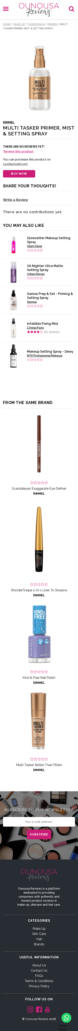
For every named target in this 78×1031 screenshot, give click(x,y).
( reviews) (52, 332)
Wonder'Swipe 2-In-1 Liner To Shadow (39, 590)
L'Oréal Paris (35, 327)
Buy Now (19, 174)
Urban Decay (36, 274)
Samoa (32, 301)
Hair (39, 939)
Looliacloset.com (15, 164)
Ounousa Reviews (36, 1019)
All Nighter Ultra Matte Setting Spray (45, 268)
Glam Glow (34, 246)
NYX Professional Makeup (44, 355)
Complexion (36, 24)
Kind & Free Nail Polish (39, 678)
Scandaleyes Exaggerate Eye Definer (39, 488)
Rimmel (9, 122)
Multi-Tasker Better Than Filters (39, 765)
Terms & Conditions (39, 981)
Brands (39, 944)
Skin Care (39, 934)
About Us (39, 965)
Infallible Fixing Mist (42, 324)
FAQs (39, 976)
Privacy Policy (39, 986)
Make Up (19, 24)
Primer (52, 24)
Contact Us (39, 970)
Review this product (18, 151)
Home (7, 24)
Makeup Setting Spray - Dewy (50, 351)
